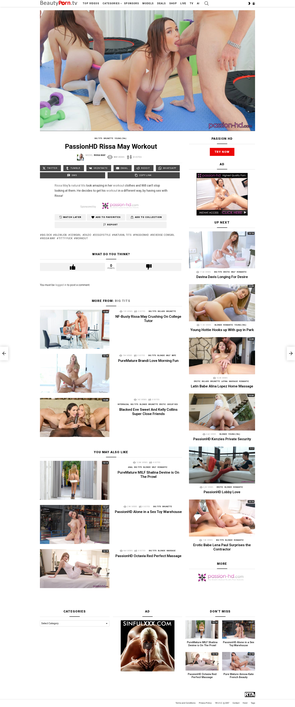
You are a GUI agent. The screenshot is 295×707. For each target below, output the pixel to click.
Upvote (72, 267)
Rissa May (61, 185)
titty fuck (66, 238)
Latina (224, 381)
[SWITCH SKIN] (249, 3)
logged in (60, 285)
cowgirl (75, 235)
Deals (161, 3)
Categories (111, 3)
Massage (171, 551)
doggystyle (102, 235)
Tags (253, 703)
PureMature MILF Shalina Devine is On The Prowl (148, 474)
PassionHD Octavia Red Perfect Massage (148, 556)
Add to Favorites (108, 217)
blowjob (61, 235)
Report (112, 224)
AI (198, 3)
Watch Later (72, 217)
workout (118, 185)
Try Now (222, 151)
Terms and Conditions (185, 703)
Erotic (162, 404)
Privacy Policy (205, 703)
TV (191, 3)
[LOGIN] (253, 3)
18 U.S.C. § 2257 (222, 703)
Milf (168, 355)
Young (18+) (240, 325)
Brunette (171, 311)
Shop (173, 3)
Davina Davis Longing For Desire (222, 277)
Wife (174, 355)
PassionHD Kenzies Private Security (222, 439)
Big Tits (122, 301)
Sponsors (131, 3)
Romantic (162, 467)
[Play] (147, 70)
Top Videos (91, 3)
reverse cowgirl (163, 235)
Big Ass (161, 311)
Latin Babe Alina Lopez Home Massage (222, 386)
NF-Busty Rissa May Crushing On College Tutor (148, 318)
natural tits (78, 185)
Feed (245, 703)
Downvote (148, 267)
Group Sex (172, 404)
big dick (47, 235)
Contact (236, 703)
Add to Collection (148, 217)
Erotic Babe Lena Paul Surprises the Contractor (222, 547)
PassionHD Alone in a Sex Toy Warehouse (148, 512)
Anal (130, 467)
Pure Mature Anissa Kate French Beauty (238, 676)
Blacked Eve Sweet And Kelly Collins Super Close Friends (148, 412)
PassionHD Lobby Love (222, 492)
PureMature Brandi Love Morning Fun (148, 361)
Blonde (161, 355)
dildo (87, 235)
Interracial (123, 404)
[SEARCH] (207, 3)
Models (148, 3)
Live (183, 3)
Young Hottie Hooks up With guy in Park (222, 330)
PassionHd (142, 235)
